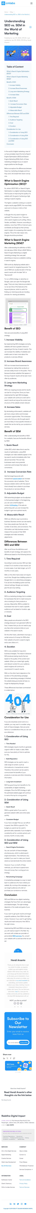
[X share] (7, 1058)
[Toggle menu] (31, 3)
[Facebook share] (11, 1058)
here (16, 991)
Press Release (23, 1162)
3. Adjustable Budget (15, 107)
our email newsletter (22, 980)
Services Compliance (25, 1169)
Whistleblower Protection (26, 1165)
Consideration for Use (14, 129)
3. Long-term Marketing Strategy (18, 91)
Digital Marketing (6, 1154)
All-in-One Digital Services (8, 1151)
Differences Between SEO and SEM (18, 113)
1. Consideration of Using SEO (17, 132)
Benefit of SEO (11, 82)
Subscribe (24, 1042)
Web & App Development (8, 1162)
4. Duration (12, 126)
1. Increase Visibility (14, 85)
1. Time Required (13, 117)
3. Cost (10, 123)
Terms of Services (24, 1187)
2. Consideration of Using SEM (18, 135)
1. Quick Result (13, 101)
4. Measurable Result (15, 110)
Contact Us (22, 1154)
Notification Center (6, 1180)
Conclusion (10, 144)
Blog (11, 12)
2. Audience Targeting (15, 120)
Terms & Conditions (25, 1180)
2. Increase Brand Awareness (17, 88)
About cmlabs (23, 1151)
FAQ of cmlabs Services (8, 1187)
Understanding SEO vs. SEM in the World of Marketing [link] (16, 14)
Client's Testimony (6, 1183)
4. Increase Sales (13, 95)
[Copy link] (14, 1058)
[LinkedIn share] (4, 1058)
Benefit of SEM (11, 98)
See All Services (6, 1165)
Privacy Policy (23, 1183)
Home (6, 12)
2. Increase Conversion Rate (17, 104)
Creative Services (6, 1158)
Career (21, 1158)
